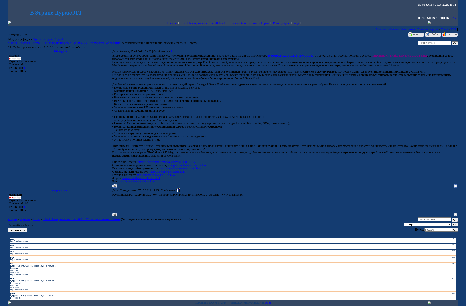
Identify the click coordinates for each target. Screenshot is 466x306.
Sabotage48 (60, 51)
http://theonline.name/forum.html (141, 178)
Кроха (37, 39)
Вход (296, 23)
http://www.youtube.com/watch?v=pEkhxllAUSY (167, 161)
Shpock (59, 39)
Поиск (445, 29)
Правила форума (427, 29)
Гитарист (48, 39)
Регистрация (281, 23)
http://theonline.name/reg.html (167, 171)
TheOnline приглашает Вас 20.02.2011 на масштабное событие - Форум (225, 23)
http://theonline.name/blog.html (137, 181)
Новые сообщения (387, 29)
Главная (172, 23)
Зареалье (25, 42)
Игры (36, 42)
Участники (408, 29)
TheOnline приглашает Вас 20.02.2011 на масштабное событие (81, 42)
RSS (453, 17)
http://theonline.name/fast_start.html (181, 168)
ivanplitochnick (60, 190)
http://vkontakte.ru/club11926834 (156, 174)
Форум (12, 42)
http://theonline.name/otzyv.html (188, 165)
